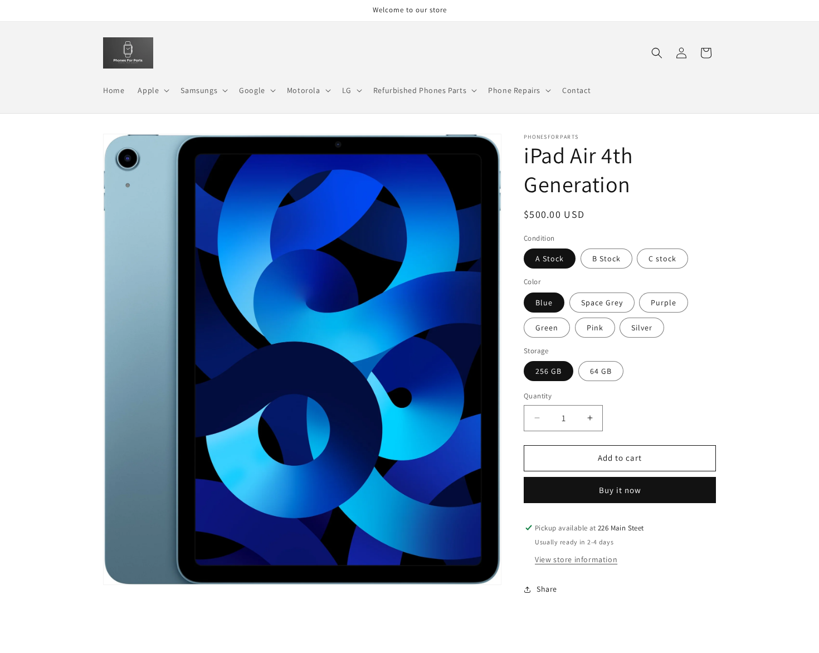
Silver (641, 328)
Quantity (538, 396)
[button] (152, 90)
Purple (663, 303)
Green (546, 328)
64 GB (601, 371)
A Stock (549, 259)
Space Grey (602, 303)
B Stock (606, 259)
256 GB (548, 371)
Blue (544, 303)
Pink (595, 328)
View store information (576, 559)
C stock (662, 259)
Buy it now (620, 490)
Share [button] (547, 589)
